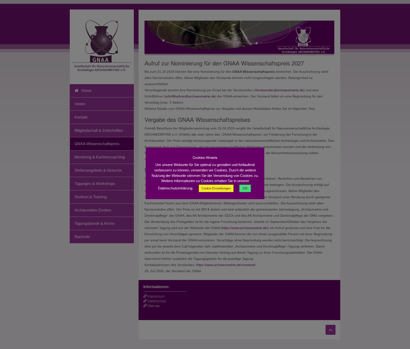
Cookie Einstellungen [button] (216, 188)
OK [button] (245, 188)
